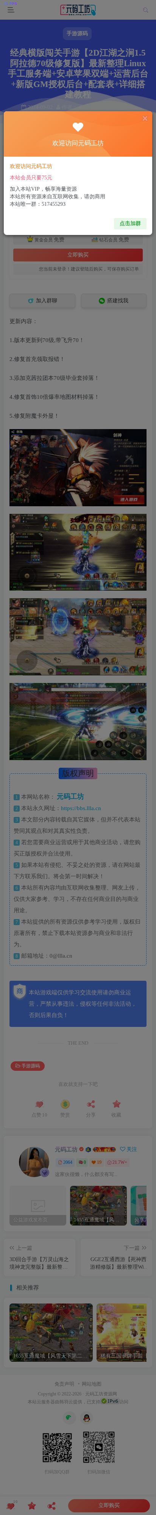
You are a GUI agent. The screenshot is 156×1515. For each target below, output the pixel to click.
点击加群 (130, 223)
